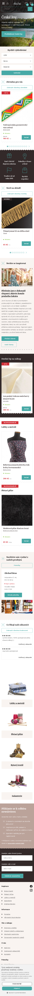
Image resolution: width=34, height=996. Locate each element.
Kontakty (7, 954)
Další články (9, 345)
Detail (26, 137)
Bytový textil (8, 891)
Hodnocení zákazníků (12, 951)
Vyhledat (17, 73)
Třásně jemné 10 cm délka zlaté (16, 231)
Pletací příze (8, 894)
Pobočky (17, 565)
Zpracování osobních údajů (14, 937)
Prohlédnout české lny (13, 34)
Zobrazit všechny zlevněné (17, 87)
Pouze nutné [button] (17, 984)
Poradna (7, 914)
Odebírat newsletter (12, 876)
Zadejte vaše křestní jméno (12, 853)
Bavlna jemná (7, 469)
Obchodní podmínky (11, 934)
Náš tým (7, 948)
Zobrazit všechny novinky (17, 194)
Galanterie (8, 901)
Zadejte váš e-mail (8, 864)
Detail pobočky (13, 595)
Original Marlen (9, 904)
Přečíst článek (10, 338)
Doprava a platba (10, 928)
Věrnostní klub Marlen (12, 917)
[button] (17, 993)
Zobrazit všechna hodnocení (17, 630)
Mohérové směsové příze (10, 530)
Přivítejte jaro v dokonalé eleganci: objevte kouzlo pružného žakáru (14, 293)
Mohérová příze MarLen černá (16, 528)
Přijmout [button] (17, 988)
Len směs (5, 401)
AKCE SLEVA (6, 129)
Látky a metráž (9, 897)
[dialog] (17, 980)
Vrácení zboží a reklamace (14, 931)
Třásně (5, 233)
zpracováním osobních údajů (16, 843)
